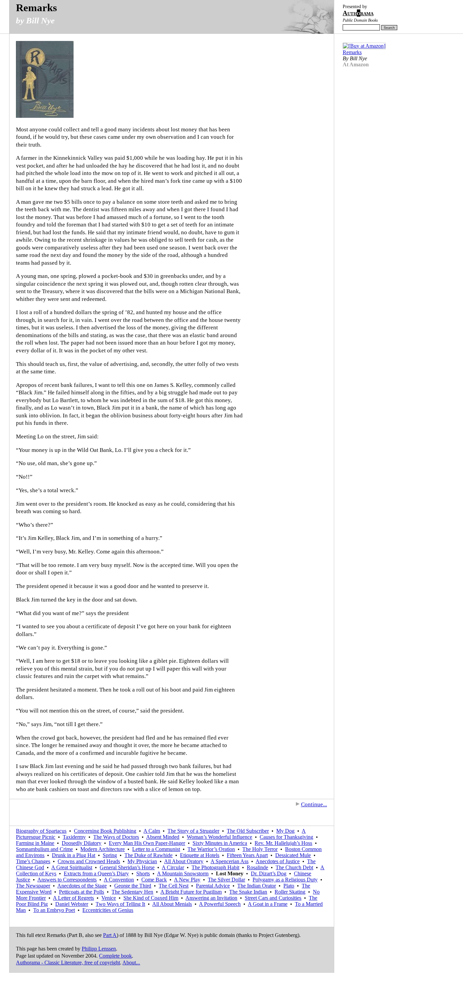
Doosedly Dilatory (81, 843)
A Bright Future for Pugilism (191, 892)
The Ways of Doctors (116, 837)
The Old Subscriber (248, 831)
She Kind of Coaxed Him (150, 898)
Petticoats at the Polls (81, 892)
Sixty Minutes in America (220, 843)
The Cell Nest (173, 886)
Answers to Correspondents (67, 879)
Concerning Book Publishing (105, 831)
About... (131, 962)
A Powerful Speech (220, 904)
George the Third (132, 886)
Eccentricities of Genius (107, 910)
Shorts (143, 873)
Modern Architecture (102, 849)
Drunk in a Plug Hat (73, 855)
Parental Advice (213, 886)
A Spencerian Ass (229, 861)
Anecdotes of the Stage (82, 886)
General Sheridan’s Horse (127, 867)
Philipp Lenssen (99, 949)
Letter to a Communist (156, 849)
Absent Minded (162, 837)
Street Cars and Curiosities (273, 898)
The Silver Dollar (226, 879)
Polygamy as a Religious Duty (285, 879)
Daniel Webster (71, 904)
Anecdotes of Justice (278, 861)
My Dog (285, 831)
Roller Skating (290, 892)
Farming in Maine (35, 843)
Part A (110, 935)
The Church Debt (294, 867)
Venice (108, 898)
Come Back (154, 879)
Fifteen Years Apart (247, 855)
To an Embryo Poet (54, 910)
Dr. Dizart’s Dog (268, 873)
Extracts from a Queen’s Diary (96, 873)
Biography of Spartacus (41, 831)
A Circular (173, 867)
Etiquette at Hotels (199, 855)
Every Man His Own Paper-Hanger (147, 843)
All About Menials (172, 904)
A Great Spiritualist (71, 867)
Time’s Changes (33, 861)
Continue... (314, 804)
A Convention (119, 879)
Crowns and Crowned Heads (89, 861)
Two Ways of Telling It (120, 904)
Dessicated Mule (293, 855)
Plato (288, 886)
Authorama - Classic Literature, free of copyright (68, 962)
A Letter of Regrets (73, 898)
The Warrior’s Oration (211, 849)
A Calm (151, 831)
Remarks (36, 8)
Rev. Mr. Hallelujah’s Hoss (283, 843)
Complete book (115, 956)
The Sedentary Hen (132, 892)
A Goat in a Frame (267, 904)
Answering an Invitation (211, 898)
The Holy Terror (260, 849)
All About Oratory (183, 861)
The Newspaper (33, 886)
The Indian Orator (256, 886)
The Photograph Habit (215, 867)
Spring (110, 855)
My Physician (142, 861)
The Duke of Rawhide (148, 855)
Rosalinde (257, 867)
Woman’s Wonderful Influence (219, 837)
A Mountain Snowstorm (182, 873)
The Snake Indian (248, 892)
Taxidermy (74, 837)
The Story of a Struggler (193, 831)
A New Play (187, 879)
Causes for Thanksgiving (286, 837)
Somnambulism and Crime (44, 849)
